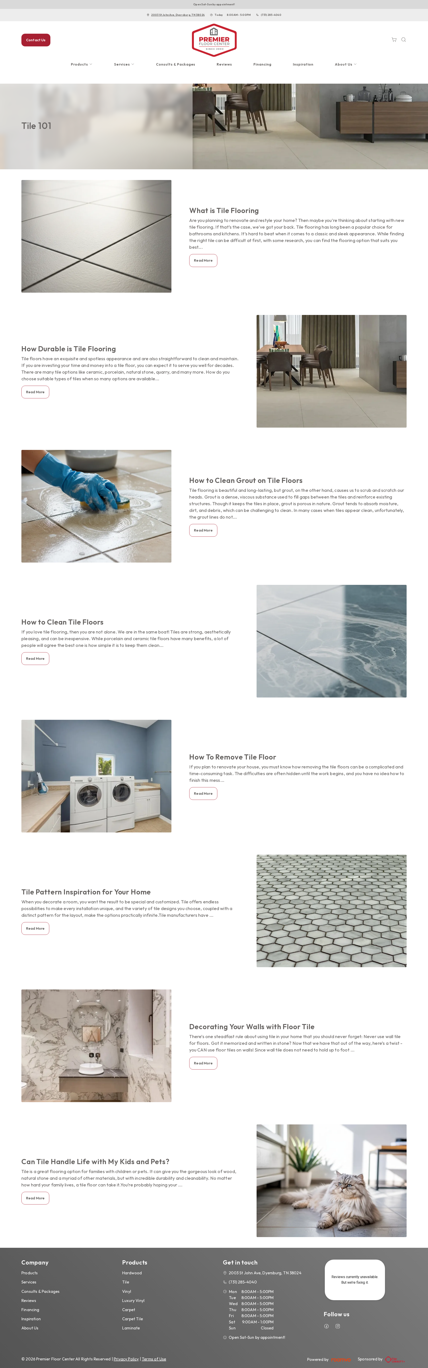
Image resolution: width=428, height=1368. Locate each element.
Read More (203, 260)
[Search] (404, 40)
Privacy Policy (126, 1359)
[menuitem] (81, 64)
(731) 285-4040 (271, 15)
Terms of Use (154, 1359)
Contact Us (36, 40)
